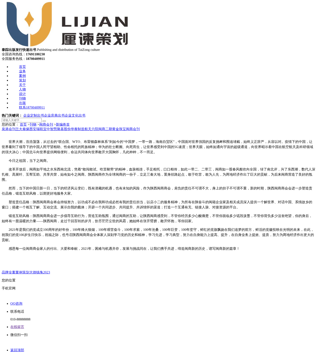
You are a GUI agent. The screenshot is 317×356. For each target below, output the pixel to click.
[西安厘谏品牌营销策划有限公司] (67, 45)
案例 (22, 76)
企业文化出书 (75, 115)
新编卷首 (63, 124)
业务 (22, 71)
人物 (22, 89)
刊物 (22, 98)
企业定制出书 (33, 115)
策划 (22, 80)
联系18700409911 (32, 107)
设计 (22, 94)
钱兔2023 (43, 272)
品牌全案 (9, 272)
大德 (32, 272)
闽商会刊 (46, 124)
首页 (22, 67)
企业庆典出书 (54, 115)
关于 (22, 85)
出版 (22, 103)
